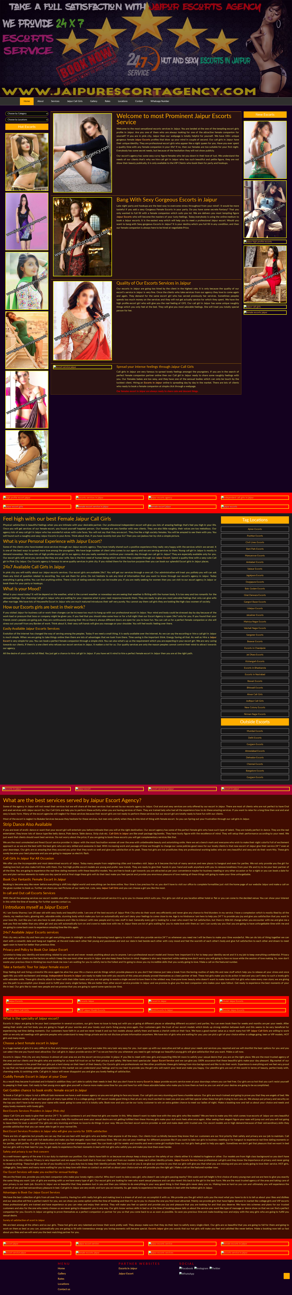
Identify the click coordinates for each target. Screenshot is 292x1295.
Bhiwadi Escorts (255, 688)
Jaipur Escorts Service (186, 1160)
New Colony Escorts (255, 707)
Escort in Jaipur (152, 1081)
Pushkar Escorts (255, 536)
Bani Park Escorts (255, 549)
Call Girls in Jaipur (119, 833)
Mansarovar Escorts (255, 556)
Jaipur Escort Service (163, 1060)
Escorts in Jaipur (153, 383)
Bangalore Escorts (255, 771)
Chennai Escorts (255, 764)
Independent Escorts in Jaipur (65, 976)
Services (55, 101)
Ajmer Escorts (255, 529)
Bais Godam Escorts (255, 589)
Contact (139, 101)
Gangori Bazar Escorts (255, 602)
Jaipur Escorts (142, 139)
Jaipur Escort (163, 558)
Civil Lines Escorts (255, 542)
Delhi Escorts (255, 738)
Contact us (64, 1289)
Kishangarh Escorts (254, 661)
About (40, 101)
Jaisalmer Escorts (255, 615)
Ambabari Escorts (255, 562)
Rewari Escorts (254, 681)
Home (27, 101)
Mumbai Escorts (255, 731)
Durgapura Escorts (255, 582)
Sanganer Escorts (254, 635)
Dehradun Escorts (255, 757)
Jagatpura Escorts (255, 575)
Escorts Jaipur (156, 1228)
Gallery (93, 101)
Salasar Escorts (254, 569)
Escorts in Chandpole (255, 648)
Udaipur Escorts (255, 608)
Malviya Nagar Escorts (255, 622)
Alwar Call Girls (255, 694)
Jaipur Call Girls (75, 101)
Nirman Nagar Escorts (255, 714)
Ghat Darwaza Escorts (255, 595)
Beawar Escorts (255, 641)
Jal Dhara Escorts (254, 655)
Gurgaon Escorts (255, 744)
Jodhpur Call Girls (255, 701)
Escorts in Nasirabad (255, 674)
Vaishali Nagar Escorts (255, 628)
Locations (123, 101)
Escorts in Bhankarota (255, 668)
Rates (107, 101)
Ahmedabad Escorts (255, 751)
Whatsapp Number (160, 101)
